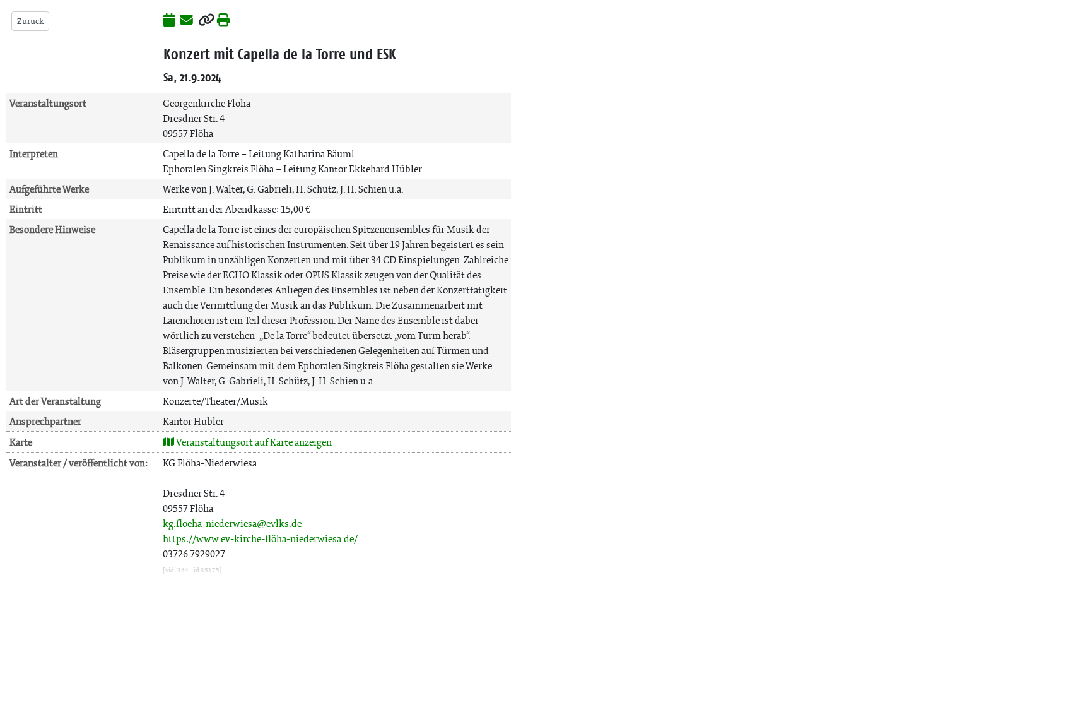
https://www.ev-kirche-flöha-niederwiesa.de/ (260, 538)
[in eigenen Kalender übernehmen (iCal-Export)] (169, 21)
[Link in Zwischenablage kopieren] (206, 21)
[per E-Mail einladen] (186, 21)
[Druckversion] (223, 21)
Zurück (30, 21)
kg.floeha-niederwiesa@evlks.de (232, 523)
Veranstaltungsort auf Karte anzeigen (253, 442)
